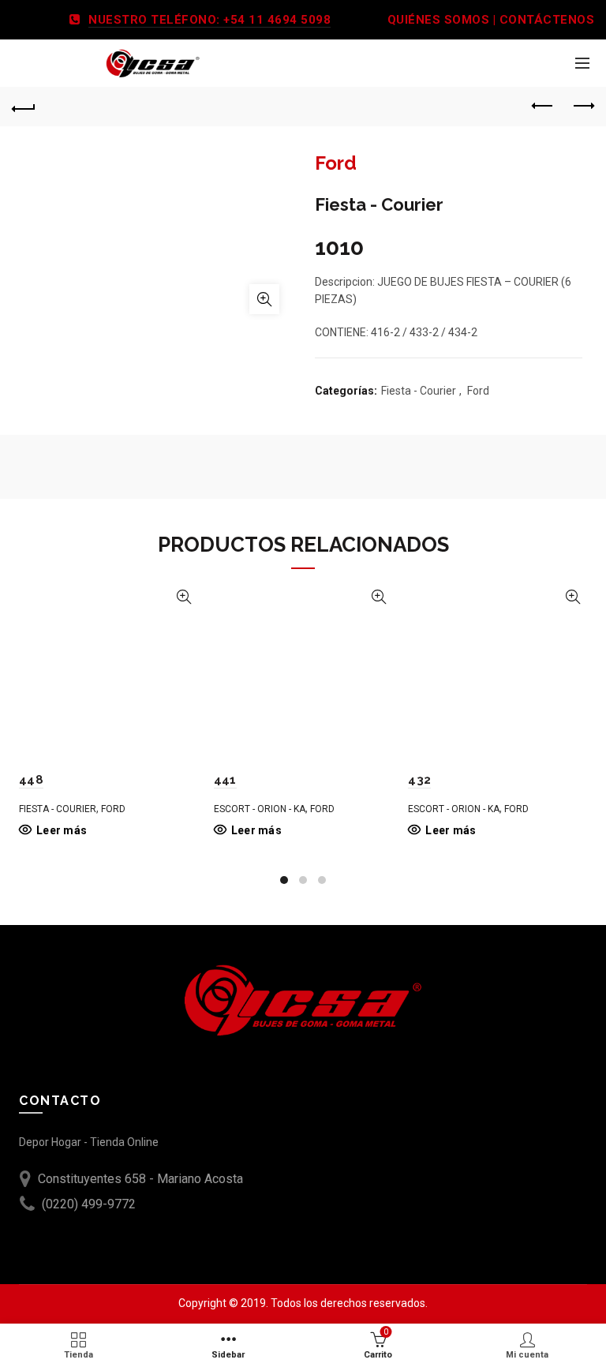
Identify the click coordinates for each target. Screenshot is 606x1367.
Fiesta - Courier (418, 390)
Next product (582, 106)
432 (419, 780)
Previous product (543, 106)
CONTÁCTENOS (547, 20)
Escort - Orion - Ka (259, 809)
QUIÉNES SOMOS (438, 20)
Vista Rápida (184, 597)
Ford (478, 390)
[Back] (23, 106)
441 (225, 780)
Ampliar (264, 299)
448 (31, 780)
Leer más (61, 830)
